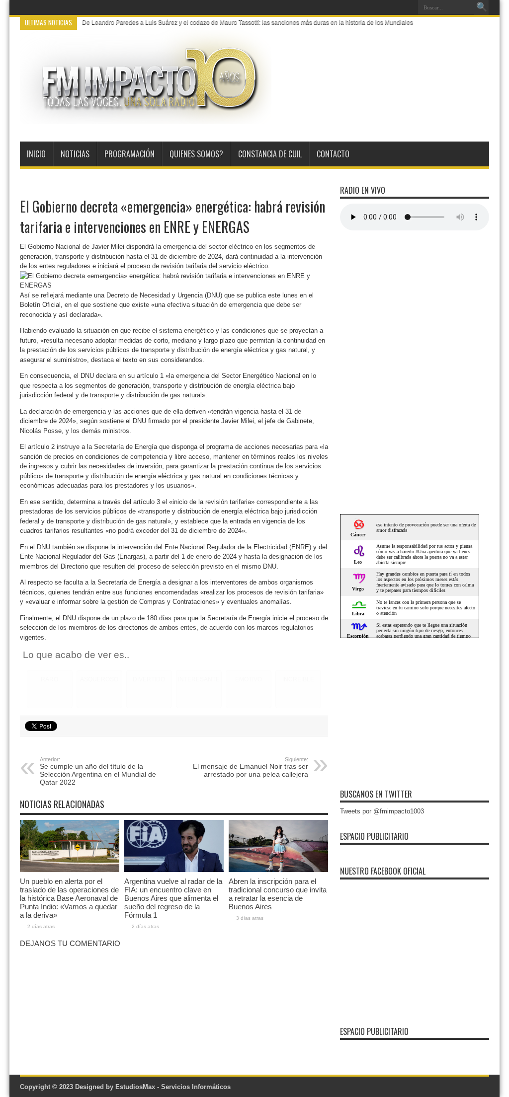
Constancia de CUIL (270, 154)
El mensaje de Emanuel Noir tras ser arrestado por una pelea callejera (250, 767)
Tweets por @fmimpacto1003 (382, 811)
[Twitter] (406, 7)
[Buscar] (481, 7)
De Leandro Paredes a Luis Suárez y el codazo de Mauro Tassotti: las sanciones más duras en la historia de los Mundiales (247, 22)
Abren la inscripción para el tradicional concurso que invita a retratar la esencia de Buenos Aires (278, 894)
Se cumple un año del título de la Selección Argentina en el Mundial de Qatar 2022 (98, 771)
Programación (129, 154)
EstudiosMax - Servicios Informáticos (173, 1087)
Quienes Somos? (196, 154)
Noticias (75, 154)
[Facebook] (394, 7)
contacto (333, 154)
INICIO (36, 154)
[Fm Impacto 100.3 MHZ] (145, 117)
